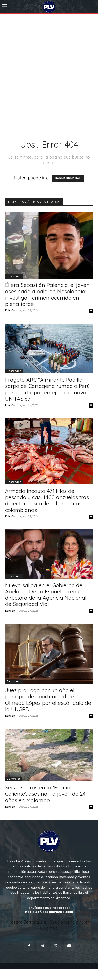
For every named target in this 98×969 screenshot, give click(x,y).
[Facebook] (29, 946)
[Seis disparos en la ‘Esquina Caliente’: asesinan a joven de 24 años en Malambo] (49, 755)
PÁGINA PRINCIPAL (67, 178)
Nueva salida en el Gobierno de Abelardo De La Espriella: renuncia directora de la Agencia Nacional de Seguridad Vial (47, 594)
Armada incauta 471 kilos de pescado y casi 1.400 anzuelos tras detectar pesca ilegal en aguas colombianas (47, 500)
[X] (56, 946)
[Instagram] (42, 946)
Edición (10, 310)
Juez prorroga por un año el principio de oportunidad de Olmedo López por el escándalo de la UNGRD (48, 699)
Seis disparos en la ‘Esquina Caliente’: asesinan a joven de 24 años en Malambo (45, 793)
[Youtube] (69, 946)
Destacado (14, 276)
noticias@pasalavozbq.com (49, 912)
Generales (14, 778)
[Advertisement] (49, 66)
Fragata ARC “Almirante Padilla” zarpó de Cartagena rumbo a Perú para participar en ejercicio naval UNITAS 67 (47, 389)
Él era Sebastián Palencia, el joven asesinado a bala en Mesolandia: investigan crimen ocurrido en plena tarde (47, 294)
